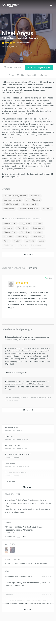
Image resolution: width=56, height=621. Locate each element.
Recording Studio (12, 445)
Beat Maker (10, 463)
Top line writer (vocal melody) (18, 454)
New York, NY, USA (10, 46)
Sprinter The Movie (12, 200)
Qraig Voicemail (11, 204)
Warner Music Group (29, 209)
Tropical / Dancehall (24, 530)
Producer (9, 436)
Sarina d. (33, 286)
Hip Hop (17, 527)
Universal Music (30, 204)
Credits (20, 75)
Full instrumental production (17, 472)
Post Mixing (10, 481)
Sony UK (47, 209)
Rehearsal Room (12, 427)
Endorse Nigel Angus (13, 268)
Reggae (40, 527)
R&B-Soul (31, 527)
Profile (11, 75)
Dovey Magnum (33, 200)
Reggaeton (9, 530)
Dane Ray (35, 196)
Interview (43, 75)
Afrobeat (8, 527)
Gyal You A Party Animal (15, 196)
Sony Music (9, 209)
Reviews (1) (31, 75)
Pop (24, 527)
